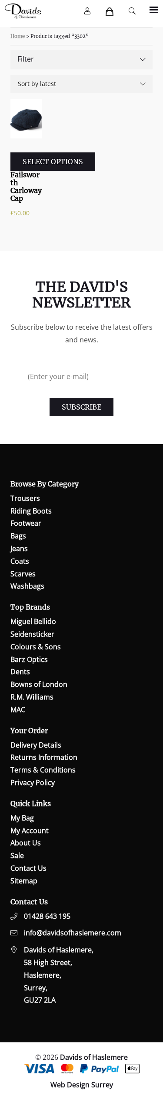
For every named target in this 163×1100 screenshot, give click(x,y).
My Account (29, 830)
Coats (19, 561)
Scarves (23, 574)
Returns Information (43, 757)
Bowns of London (38, 684)
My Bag (22, 818)
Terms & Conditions (43, 770)
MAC (17, 709)
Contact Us (28, 868)
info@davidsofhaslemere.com (72, 933)
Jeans (19, 548)
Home (17, 36)
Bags (18, 536)
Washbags (27, 586)
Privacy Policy (32, 782)
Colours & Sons (35, 647)
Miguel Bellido (33, 621)
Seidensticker (32, 634)
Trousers (25, 498)
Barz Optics (29, 659)
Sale (17, 855)
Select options (53, 161)
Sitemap (23, 881)
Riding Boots (31, 511)
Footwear (25, 523)
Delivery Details (35, 745)
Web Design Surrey (81, 1085)
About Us (25, 843)
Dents (20, 671)
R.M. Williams (31, 697)
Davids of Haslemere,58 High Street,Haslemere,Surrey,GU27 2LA (58, 975)
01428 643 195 (47, 916)
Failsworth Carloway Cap (26, 186)
